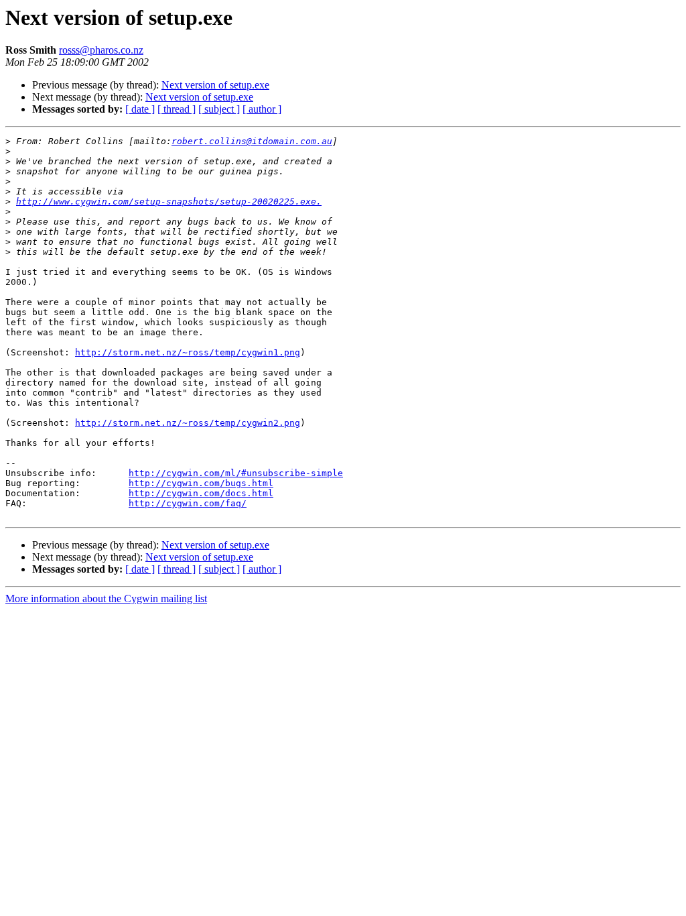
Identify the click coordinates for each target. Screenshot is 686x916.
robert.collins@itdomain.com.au (252, 141)
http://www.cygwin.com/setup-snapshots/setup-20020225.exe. (169, 201)
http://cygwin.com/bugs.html (201, 483)
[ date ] (140, 109)
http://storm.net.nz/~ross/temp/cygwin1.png (187, 352)
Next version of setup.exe (215, 85)
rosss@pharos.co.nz (101, 50)
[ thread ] (176, 109)
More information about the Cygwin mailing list (106, 598)
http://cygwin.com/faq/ (188, 503)
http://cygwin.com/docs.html (201, 493)
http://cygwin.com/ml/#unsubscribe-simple (236, 473)
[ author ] (262, 109)
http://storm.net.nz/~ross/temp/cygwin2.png (187, 423)
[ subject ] (219, 109)
